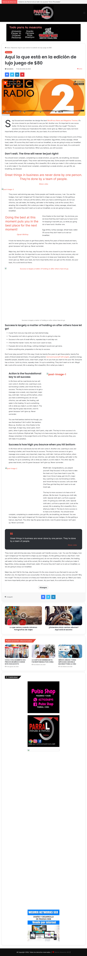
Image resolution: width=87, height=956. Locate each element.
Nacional (14, 47)
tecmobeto (9, 69)
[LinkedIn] (17, 74)
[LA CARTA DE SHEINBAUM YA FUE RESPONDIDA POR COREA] (43, 651)
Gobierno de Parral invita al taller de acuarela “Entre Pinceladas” (39, 2)
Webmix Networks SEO (61, 952)
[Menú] (84, 13)
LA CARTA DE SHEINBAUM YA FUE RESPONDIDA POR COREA (43, 661)
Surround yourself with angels (57, 357)
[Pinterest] (22, 74)
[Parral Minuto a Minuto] (43, 12)
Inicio (8, 47)
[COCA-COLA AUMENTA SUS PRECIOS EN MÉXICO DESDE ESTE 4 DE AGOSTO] (17, 651)
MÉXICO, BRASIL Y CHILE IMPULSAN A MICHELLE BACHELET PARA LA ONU (67, 662)
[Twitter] (12, 74)
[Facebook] (7, 74)
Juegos (44, 587)
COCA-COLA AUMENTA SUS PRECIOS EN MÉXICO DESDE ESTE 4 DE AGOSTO (15, 662)
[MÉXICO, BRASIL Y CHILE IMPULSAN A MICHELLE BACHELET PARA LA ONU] (70, 651)
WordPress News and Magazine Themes (62, 121)
